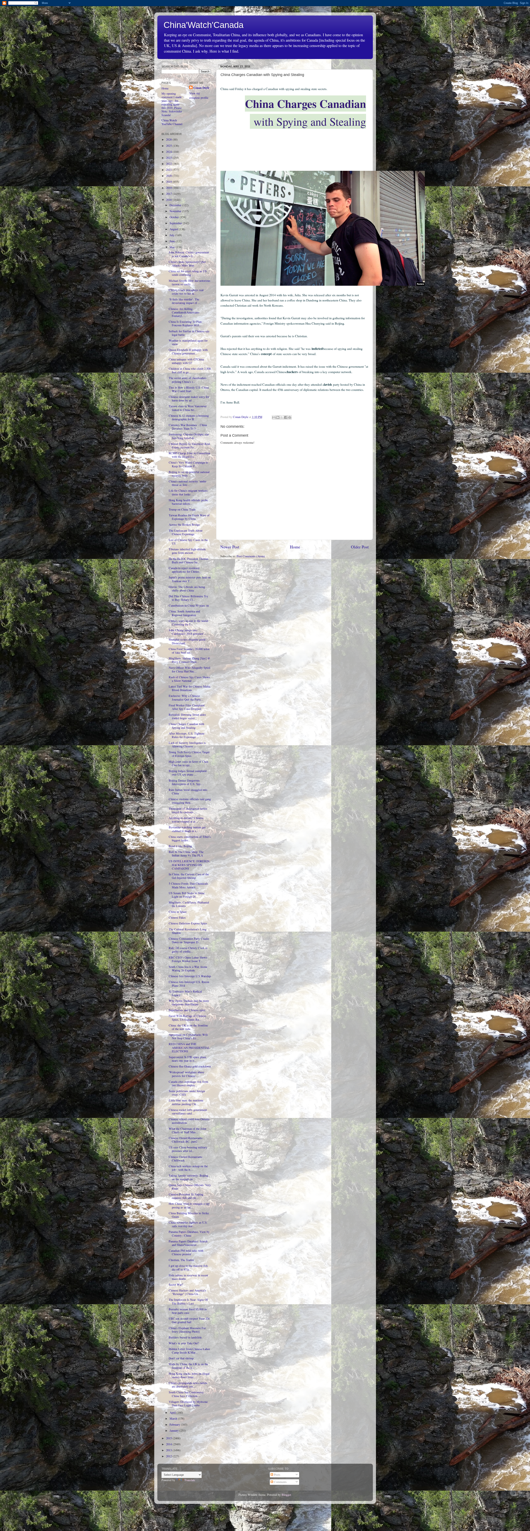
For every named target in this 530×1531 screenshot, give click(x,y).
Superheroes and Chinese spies (187, 1010)
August (174, 229)
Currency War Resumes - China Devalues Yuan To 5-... (188, 426)
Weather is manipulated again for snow (188, 342)
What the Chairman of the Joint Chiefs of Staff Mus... (187, 1130)
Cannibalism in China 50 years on (189, 605)
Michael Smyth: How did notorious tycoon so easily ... (189, 282)
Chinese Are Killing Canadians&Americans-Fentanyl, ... (184, 312)
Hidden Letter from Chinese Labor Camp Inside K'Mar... (189, 1350)
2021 (169, 170)
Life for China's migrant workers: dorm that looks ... (188, 492)
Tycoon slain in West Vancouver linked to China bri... (188, 408)
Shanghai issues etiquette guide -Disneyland (188, 641)
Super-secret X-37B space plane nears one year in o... (187, 1058)
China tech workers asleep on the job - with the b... (188, 1168)
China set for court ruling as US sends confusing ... (188, 273)
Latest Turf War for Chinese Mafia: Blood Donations (190, 688)
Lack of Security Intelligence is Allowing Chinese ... (187, 744)
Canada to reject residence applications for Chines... (185, 569)
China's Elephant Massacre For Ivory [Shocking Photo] (187, 1329)
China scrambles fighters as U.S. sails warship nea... (188, 1224)
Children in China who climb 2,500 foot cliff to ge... (190, 370)
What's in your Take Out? (184, 1343)
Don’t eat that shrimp (181, 1358)
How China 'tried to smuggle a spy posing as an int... (189, 1205)
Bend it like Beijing (180, 846)
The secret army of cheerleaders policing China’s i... (187, 379)
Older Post (360, 547)
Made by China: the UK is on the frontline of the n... (188, 1366)
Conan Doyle (201, 88)
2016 (169, 200)
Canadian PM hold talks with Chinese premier (186, 1252)
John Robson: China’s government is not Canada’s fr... (189, 254)
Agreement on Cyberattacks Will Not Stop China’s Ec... (188, 1036)
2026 (169, 139)
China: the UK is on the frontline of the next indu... (188, 1027)
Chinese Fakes (177, 917)
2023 (169, 158)
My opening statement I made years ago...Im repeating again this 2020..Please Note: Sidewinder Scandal (171, 104)
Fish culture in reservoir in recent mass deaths (188, 1277)
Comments (280, 1482)
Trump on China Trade (182, 509)
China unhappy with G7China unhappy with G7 (186, 361)
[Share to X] (282, 417)
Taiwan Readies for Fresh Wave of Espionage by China (189, 517)
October (175, 217)
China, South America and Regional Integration (184, 613)
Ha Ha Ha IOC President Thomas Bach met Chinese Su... (188, 560)
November (176, 211)
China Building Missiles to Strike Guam (189, 1215)
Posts (276, 1475)
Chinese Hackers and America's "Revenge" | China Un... (187, 1292)
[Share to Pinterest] (290, 417)
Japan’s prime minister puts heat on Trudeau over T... (190, 579)
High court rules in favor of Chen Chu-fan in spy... (188, 763)
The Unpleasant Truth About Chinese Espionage (185, 532)
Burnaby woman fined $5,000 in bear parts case (188, 1311)
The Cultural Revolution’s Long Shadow (187, 931)
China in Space (178, 912)
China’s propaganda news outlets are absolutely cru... (188, 1384)
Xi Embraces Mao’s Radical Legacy (185, 993)
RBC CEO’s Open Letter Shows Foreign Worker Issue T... (188, 959)
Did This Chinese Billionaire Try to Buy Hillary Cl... (188, 598)
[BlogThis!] (278, 417)
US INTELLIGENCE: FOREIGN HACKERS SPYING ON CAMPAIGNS (189, 864)
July (172, 235)
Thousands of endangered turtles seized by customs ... (188, 810)
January (174, 1430)
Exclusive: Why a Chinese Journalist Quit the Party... (186, 697)
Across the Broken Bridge (184, 524)
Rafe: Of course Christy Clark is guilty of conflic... (188, 949)
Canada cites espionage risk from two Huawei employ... (188, 1083)
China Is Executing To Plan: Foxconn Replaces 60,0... (185, 323)
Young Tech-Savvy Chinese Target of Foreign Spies (189, 754)
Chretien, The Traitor (181, 1260)
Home (295, 547)
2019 (169, 182)
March (174, 1418)
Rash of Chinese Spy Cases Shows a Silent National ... (189, 679)
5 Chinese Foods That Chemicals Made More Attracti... (188, 885)
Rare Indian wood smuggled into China (188, 791)
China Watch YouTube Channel (171, 122)
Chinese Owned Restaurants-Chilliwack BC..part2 (186, 1139)
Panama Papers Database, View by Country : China (189, 1233)
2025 (169, 146)
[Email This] (274, 417)
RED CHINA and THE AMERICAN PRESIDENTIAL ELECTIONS (189, 1047)
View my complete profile (198, 95)
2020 (169, 176)
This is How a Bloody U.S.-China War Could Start (189, 389)
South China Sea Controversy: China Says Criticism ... (186, 1394)
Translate (189, 1480)
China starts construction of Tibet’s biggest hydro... (190, 838)
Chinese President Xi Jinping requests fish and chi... (186, 1196)
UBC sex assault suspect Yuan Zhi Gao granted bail (189, 1320)
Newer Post (229, 547)
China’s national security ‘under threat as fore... (187, 483)
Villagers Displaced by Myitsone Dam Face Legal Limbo (188, 1403)
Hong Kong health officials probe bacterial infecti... (188, 502)
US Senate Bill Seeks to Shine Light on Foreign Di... (187, 895)
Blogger (286, 1495)
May (173, 247)
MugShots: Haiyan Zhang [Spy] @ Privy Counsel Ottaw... (189, 660)
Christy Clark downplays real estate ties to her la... (186, 291)
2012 (169, 1456)
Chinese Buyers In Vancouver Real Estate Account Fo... (189, 445)
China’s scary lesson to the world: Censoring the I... (189, 622)
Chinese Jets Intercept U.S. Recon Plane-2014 (189, 983)
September (176, 223)
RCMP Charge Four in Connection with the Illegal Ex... (189, 455)
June (173, 241)
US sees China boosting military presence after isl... (188, 1149)
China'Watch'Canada (203, 25)
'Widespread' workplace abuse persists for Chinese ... (186, 1074)
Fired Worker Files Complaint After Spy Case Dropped (187, 707)
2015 (169, 1438)
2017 (169, 194)
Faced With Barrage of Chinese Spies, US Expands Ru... (187, 1017)
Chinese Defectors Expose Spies (188, 923)
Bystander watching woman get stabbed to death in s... (187, 829)
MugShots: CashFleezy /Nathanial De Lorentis (189, 904)
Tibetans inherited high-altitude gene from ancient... (187, 551)
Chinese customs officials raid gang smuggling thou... (190, 801)
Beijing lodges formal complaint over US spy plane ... (188, 772)
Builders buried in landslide (185, 1337)
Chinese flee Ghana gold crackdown (190, 1066)
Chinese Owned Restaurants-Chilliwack (186, 1158)
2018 (169, 188)
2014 (169, 1444)
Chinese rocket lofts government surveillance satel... (188, 1111)
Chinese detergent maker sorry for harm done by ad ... (189, 398)
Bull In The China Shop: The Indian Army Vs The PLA (186, 853)
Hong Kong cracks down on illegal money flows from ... (189, 1375)
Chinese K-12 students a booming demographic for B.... (189, 417)
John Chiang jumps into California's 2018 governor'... (187, 632)
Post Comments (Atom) (251, 556)
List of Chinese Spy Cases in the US (188, 541)
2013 (169, 1450)
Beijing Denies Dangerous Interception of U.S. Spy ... (186, 782)
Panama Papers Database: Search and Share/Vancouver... (188, 1243)
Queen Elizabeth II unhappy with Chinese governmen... (188, 351)
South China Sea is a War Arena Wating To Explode (188, 968)
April (173, 1412)
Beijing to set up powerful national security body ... (189, 473)
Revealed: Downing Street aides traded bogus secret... (187, 716)
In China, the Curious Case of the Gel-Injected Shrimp (189, 876)
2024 (169, 152)
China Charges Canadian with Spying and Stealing (186, 725)
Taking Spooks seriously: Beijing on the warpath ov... (188, 1177)
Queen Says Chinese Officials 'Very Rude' (190, 1186)
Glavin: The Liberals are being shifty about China (187, 588)
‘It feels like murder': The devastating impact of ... (184, 301)
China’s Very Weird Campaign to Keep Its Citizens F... (188, 464)
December (176, 205)
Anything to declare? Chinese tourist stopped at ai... (186, 819)
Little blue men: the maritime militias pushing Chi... (186, 1102)
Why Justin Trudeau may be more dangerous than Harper (189, 1002)
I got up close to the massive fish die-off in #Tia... (188, 1267)
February (175, 1424)
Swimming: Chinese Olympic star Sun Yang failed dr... (189, 436)
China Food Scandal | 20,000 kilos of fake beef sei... (189, 650)
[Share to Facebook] (286, 417)
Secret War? (176, 1284)
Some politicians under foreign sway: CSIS (187, 1092)
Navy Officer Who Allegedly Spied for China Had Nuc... (189, 669)
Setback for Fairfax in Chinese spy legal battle (189, 333)
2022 (169, 164)
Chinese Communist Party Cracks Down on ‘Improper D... (189, 940)
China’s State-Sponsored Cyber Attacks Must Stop (187, 263)
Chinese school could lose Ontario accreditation (189, 1121)
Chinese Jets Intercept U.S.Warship (190, 976)
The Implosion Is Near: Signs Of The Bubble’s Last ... (188, 1301)
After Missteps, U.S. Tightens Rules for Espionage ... (187, 735)
